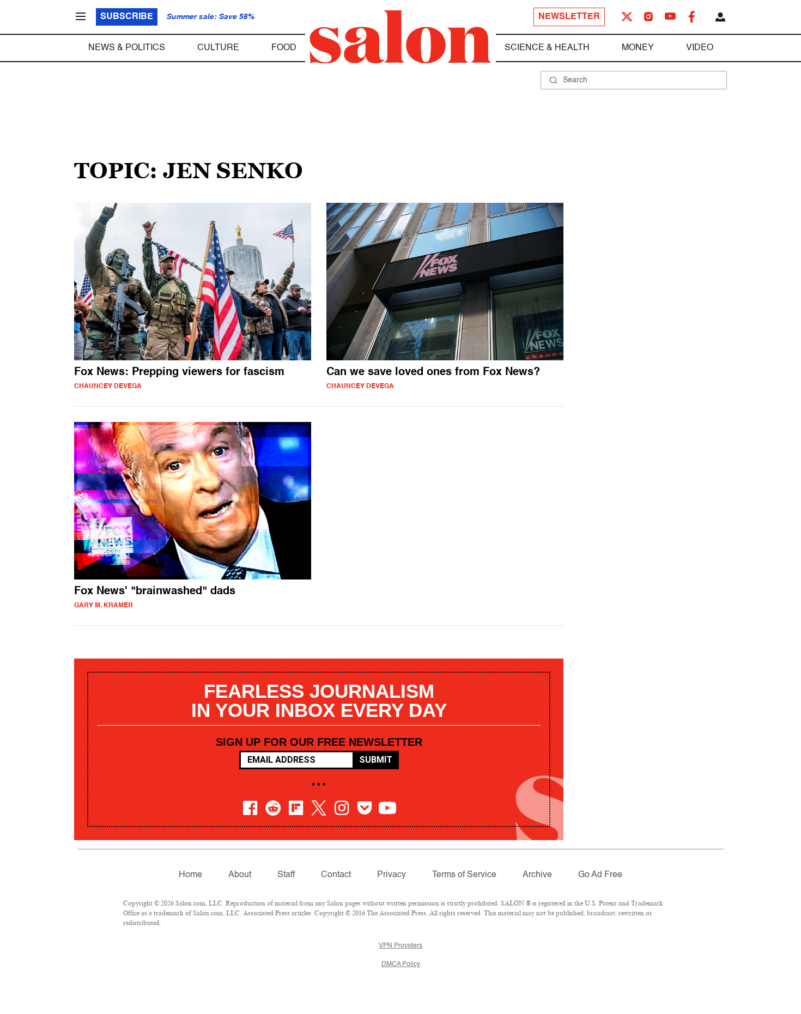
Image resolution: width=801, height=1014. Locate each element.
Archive (537, 875)
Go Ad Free (600, 875)
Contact (336, 875)
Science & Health (547, 48)
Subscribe (126, 17)
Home (190, 875)
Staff (286, 875)
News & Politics (126, 48)
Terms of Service (464, 875)
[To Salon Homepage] (400, 37)
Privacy (391, 875)
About (239, 875)
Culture (218, 48)
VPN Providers (400, 946)
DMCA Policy (400, 964)
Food (283, 48)
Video (699, 48)
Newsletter (569, 17)
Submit (375, 760)
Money (638, 48)
